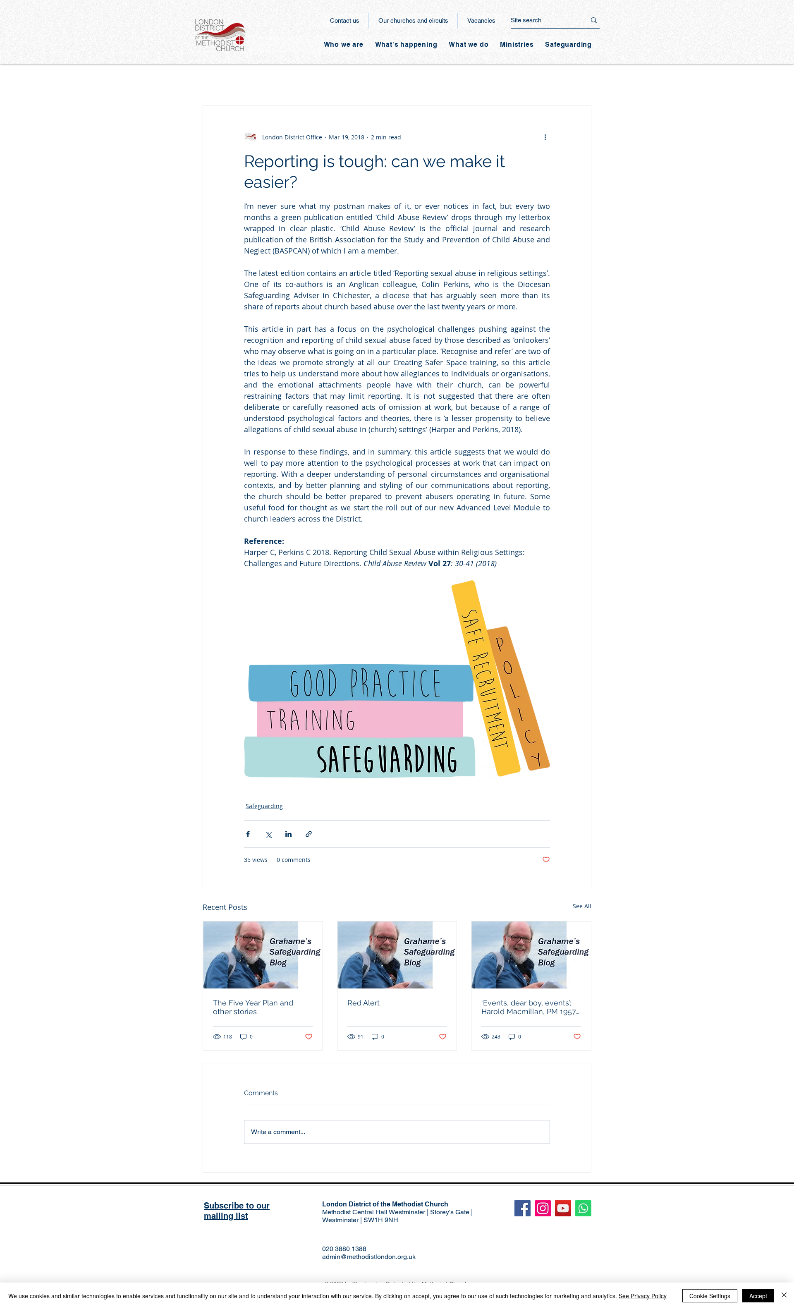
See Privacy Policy (643, 1296)
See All (582, 906)
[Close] (784, 1295)
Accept (758, 1296)
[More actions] (545, 137)
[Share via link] (309, 834)
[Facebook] (522, 1208)
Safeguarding (264, 806)
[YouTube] (563, 1208)
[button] (406, 44)
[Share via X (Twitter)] (268, 834)
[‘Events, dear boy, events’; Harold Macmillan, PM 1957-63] (531, 954)
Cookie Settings (709, 1296)
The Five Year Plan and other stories (253, 1007)
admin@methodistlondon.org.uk (369, 1257)
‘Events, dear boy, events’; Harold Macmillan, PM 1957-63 (530, 1007)
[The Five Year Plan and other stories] (263, 954)
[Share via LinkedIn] (288, 834)
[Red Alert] (397, 954)
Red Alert (363, 1002)
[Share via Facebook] (248, 834)
